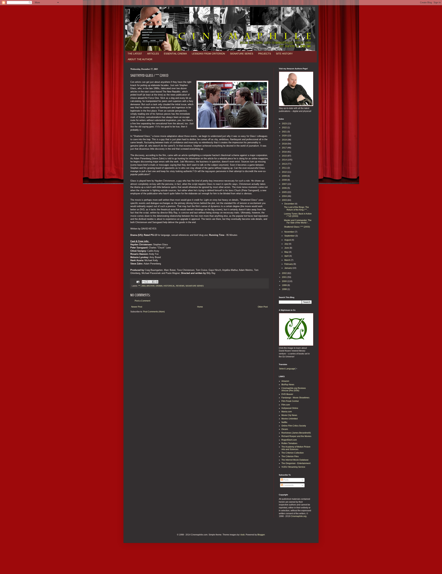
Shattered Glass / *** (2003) (297, 227)
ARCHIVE (150, 286)
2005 (284, 192)
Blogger (261, 534)
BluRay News (287, 384)
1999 (284, 285)
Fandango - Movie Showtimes (295, 397)
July (286, 244)
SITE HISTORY (284, 53)
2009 (284, 176)
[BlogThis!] (146, 282)
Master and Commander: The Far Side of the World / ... (297, 221)
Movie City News (289, 415)
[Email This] (143, 282)
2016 (284, 152)
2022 (284, 127)
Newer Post (136, 307)
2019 (284, 140)
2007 (284, 184)
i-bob (242, 534)
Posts (286, 480)
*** (139, 286)
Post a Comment (142, 301)
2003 (143, 286)
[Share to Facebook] (153, 282)
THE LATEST (135, 53)
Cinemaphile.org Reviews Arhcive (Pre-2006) (293, 389)
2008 (284, 180)
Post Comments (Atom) (154, 311)
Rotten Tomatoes (289, 443)
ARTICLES (153, 53)
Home (200, 307)
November (289, 232)
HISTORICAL (169, 286)
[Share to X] (150, 282)
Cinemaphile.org (298, 516)
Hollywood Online (289, 408)
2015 (284, 156)
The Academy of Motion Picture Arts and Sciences (295, 448)
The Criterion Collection (292, 453)
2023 (284, 123)
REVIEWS (180, 286)
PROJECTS (264, 53)
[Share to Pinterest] (156, 282)
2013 (284, 164)
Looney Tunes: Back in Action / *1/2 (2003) (298, 215)
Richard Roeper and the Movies (296, 436)
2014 (284, 160)
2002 (284, 273)
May (286, 252)
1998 (284, 289)
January (288, 268)
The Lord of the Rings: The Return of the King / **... (296, 208)
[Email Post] (138, 282)
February (288, 264)
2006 (284, 188)
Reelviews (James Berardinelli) (296, 433)
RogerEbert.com (289, 440)
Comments (288, 485)
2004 (284, 196)
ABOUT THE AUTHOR (140, 59)
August (287, 240)
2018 (284, 144)
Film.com (285, 405)
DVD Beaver (287, 394)
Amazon (285, 381)
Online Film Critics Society (293, 426)
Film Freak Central (290, 401)
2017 (284, 148)
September (289, 236)
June (287, 248)
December (289, 204)
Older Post (263, 307)
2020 (284, 135)
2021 (284, 131)
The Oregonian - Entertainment (295, 463)
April (286, 256)
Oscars (284, 429)
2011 (284, 168)
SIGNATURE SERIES (241, 53)
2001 (284, 277)
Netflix (284, 422)
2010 (284, 172)
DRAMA (159, 286)
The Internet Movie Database (295, 460)
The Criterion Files (290, 456)
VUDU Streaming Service (293, 467)
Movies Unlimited (289, 418)
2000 (284, 281)
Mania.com (286, 411)
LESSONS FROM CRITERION (208, 53)
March (287, 260)
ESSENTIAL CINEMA (175, 53)
